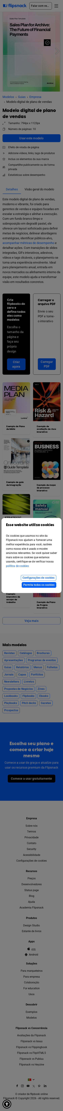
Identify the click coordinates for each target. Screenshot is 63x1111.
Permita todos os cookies (39, 584)
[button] (6, 1104)
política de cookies (17, 566)
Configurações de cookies (39, 577)
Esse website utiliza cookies (30, 525)
